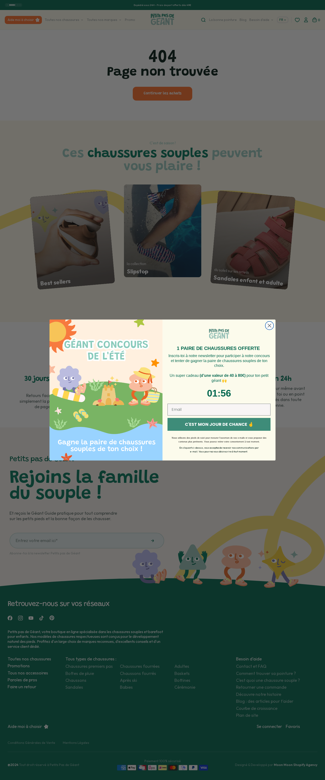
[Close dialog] (269, 325)
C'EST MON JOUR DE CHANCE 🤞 (219, 424)
